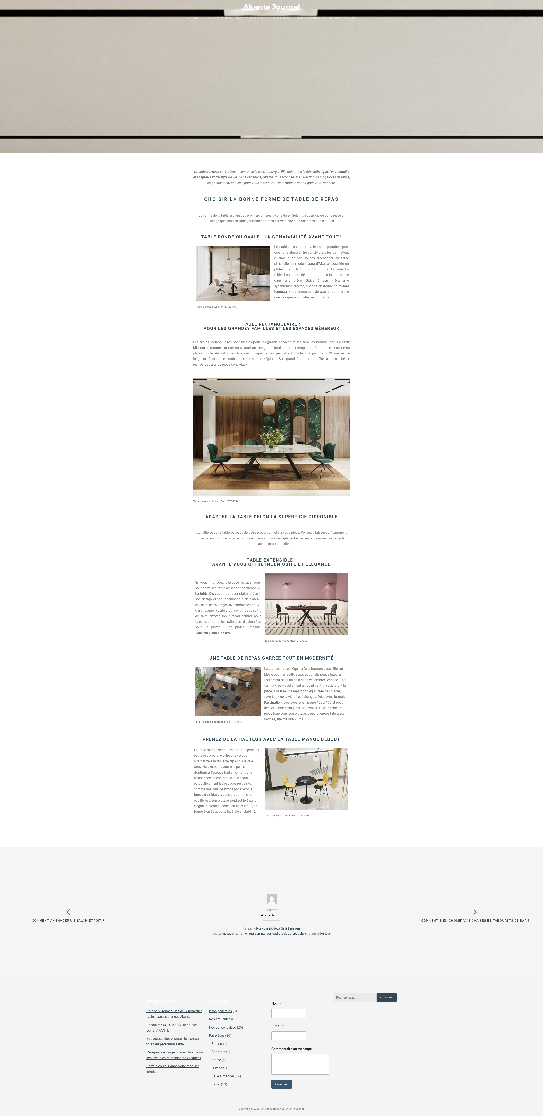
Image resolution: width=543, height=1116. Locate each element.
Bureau (216, 1044)
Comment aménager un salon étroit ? (68, 920)
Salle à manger (290, 928)
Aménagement (230, 933)
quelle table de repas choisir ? (291, 933)
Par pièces (216, 1035)
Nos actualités (219, 1019)
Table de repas (321, 933)
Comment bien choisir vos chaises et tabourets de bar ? (475, 920)
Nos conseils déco (268, 928)
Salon (215, 1084)
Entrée (216, 1060)
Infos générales (220, 1011)
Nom (276, 1003)
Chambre (218, 1052)
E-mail (278, 1026)
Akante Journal (271, 7)
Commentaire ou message (292, 1049)
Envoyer (282, 1084)
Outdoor (217, 1068)
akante (272, 915)
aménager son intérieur (256, 933)
